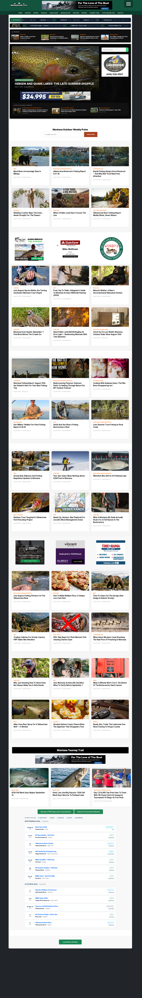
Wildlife (16, 210)
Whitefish (79, 817)
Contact (120, 13)
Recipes (84, 13)
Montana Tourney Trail (102, 790)
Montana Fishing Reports (62, 168)
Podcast (44, 13)
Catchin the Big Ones (100, 329)
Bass (52, 817)
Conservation (98, 168)
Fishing (35, 13)
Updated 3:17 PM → (125, 20)
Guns (95, 680)
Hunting (28, 13)
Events (95, 721)
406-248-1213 (70, 254)
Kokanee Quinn (98, 380)
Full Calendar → (126, 25)
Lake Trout (43, 817)
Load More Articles (70, 942)
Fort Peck (56, 634)
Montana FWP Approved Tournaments (56, 812)
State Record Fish (108, 13)
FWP (15, 168)
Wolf (15, 721)
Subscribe (91, 134)
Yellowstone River (100, 210)
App (54, 288)
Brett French (18, 515)
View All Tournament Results (88, 812)
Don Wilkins (18, 422)
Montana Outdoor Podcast (63, 380)
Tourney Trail (94, 13)
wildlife (96, 288)
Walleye (61, 817)
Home (20, 13)
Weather (76, 13)
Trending (17, 380)
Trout (70, 817)
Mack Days (15, 790)
